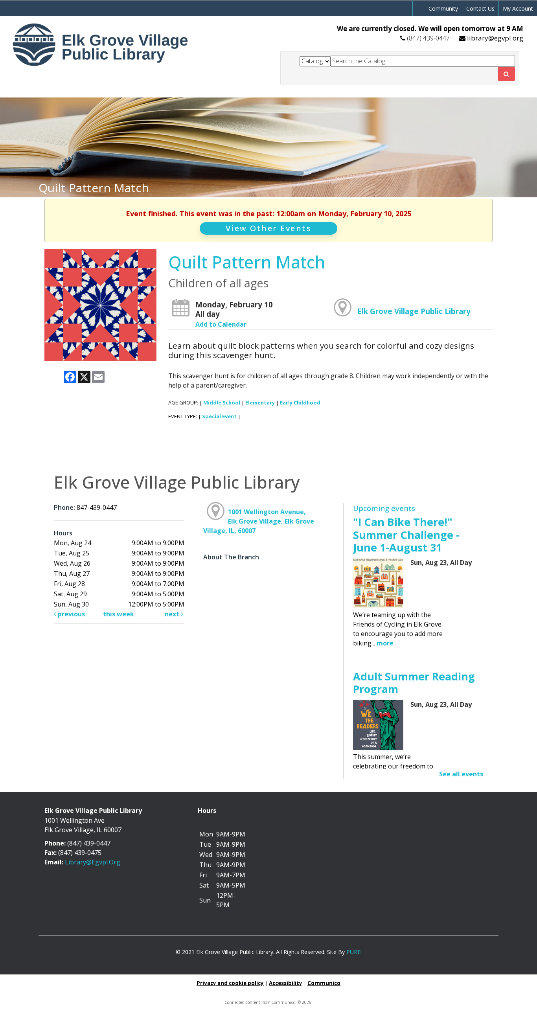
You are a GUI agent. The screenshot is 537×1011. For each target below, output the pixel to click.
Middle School (221, 402)
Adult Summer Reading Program (414, 682)
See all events (461, 774)
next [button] (173, 614)
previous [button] (70, 614)
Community (443, 8)
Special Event (219, 416)
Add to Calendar (220, 324)
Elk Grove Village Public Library (414, 311)
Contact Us (480, 8)
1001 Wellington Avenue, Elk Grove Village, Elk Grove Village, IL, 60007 (258, 521)
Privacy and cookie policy (230, 983)
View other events (269, 228)
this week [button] (118, 614)
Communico (323, 983)
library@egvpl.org (495, 37)
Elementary (260, 402)
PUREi (354, 952)
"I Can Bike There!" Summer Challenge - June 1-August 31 (406, 535)
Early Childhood (300, 402)
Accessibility (285, 983)
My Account (518, 8)
